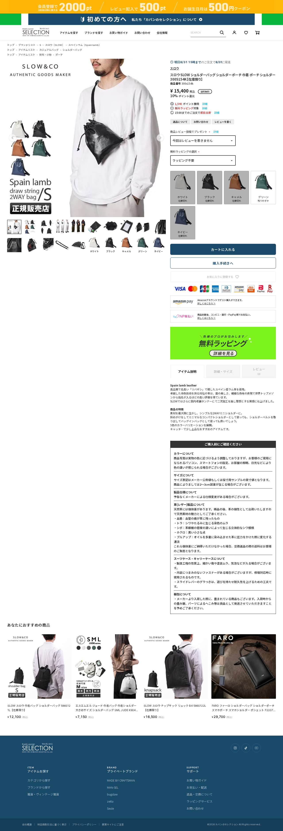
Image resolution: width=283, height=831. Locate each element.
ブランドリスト (26, 45)
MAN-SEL (113, 787)
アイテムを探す (69, 32)
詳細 (205, 104)
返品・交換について (199, 794)
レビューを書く (222, 121)
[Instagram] (235, 748)
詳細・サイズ (223, 371)
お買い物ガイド (118, 32)
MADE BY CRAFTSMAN (121, 780)
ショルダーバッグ (72, 49)
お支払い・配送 (197, 787)
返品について (180, 121)
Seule (110, 808)
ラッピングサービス (199, 801)
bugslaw (112, 794)
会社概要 (27, 824)
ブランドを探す (93, 32)
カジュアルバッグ (49, 49)
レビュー (259, 371)
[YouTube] (256, 748)
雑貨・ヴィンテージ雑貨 (43, 794)
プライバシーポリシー (84, 824)
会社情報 (162, 32)
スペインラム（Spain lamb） (84, 45)
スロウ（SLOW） (54, 45)
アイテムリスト (26, 49)
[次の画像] (160, 138)
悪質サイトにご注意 (113, 824)
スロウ (174, 68)
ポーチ (59, 54)
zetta (110, 801)
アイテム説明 (187, 371)
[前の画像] (12, 138)
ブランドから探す (38, 787)
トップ (10, 45)
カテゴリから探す (38, 780)
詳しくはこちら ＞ (206, 303)
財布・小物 (45, 54)
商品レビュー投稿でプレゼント (190, 131)
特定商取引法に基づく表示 (52, 824)
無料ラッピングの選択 (185, 151)
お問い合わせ (142, 32)
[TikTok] (245, 748)
